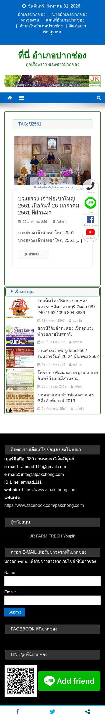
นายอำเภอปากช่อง (70, 14)
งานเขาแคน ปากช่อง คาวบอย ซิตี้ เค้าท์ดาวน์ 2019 (65, 398)
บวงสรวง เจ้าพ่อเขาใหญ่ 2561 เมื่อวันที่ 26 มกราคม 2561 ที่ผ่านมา (48, 206)
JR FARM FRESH (46, 536)
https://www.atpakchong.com (49, 489)
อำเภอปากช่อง (32, 14)
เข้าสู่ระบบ (52, 32)
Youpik (69, 536)
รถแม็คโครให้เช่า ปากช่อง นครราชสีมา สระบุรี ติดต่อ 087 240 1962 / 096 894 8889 (66, 307)
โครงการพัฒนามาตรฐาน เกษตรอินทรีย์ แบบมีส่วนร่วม (68, 375)
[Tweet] (52, 711)
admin (61, 222)
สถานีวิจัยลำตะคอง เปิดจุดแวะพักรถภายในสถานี (65, 331)
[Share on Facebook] (17, 711)
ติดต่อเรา (77, 26)
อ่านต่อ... (36, 254)
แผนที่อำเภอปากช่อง (65, 20)
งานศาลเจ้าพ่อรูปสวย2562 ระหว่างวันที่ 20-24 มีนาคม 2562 (68, 353)
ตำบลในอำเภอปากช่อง (41, 26)
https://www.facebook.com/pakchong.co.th (44, 505)
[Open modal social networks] (87, 711)
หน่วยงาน (30, 20)
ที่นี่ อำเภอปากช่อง (52, 55)
